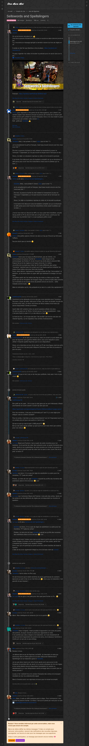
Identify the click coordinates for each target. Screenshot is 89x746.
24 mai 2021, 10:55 (40, 110)
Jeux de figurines (11, 20)
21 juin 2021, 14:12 (28, 493)
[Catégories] (2, 2)
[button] (2, 9)
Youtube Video (19, 58)
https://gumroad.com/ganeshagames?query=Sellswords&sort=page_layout (36, 409)
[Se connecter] (86, 2)
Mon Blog (14, 98)
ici (38, 119)
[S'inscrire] (86, 5)
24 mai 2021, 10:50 (42, 30)
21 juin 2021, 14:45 (42, 519)
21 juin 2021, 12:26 (28, 440)
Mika (13, 648)
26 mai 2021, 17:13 (27, 254)
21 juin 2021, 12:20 (28, 397)
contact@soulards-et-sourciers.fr (26, 702)
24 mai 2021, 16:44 (42, 176)
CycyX (14, 335)
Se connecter (20, 740)
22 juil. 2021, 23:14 (42, 593)
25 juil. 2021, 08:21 (28, 695)
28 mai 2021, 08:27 (32, 296)
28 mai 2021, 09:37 (32, 371)
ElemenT (14, 233)
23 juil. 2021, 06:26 (28, 612)
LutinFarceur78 (16, 296)
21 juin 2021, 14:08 (28, 470)
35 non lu (72, 53)
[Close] (61, 723)
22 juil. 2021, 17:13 (27, 570)
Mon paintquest (53, 457)
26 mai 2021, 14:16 (28, 233)
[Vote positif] (59, 101)
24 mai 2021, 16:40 (27, 139)
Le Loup (14, 397)
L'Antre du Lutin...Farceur (26, 323)
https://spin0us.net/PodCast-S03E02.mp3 (32, 94)
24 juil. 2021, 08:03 (26, 628)
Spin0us (14, 440)
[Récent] (2, 5)
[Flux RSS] (48, 20)
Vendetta (15, 30)
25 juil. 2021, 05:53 (26, 648)
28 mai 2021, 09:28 (41, 335)
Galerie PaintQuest (38, 98)
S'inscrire (11, 740)
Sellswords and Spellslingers (33, 179)
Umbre (17, 27)
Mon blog (14, 125)
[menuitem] (86, 2)
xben (13, 110)
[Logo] (15, 4)
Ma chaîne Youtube (22, 98)
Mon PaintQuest (16, 127)
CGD (13, 628)
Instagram (30, 98)
